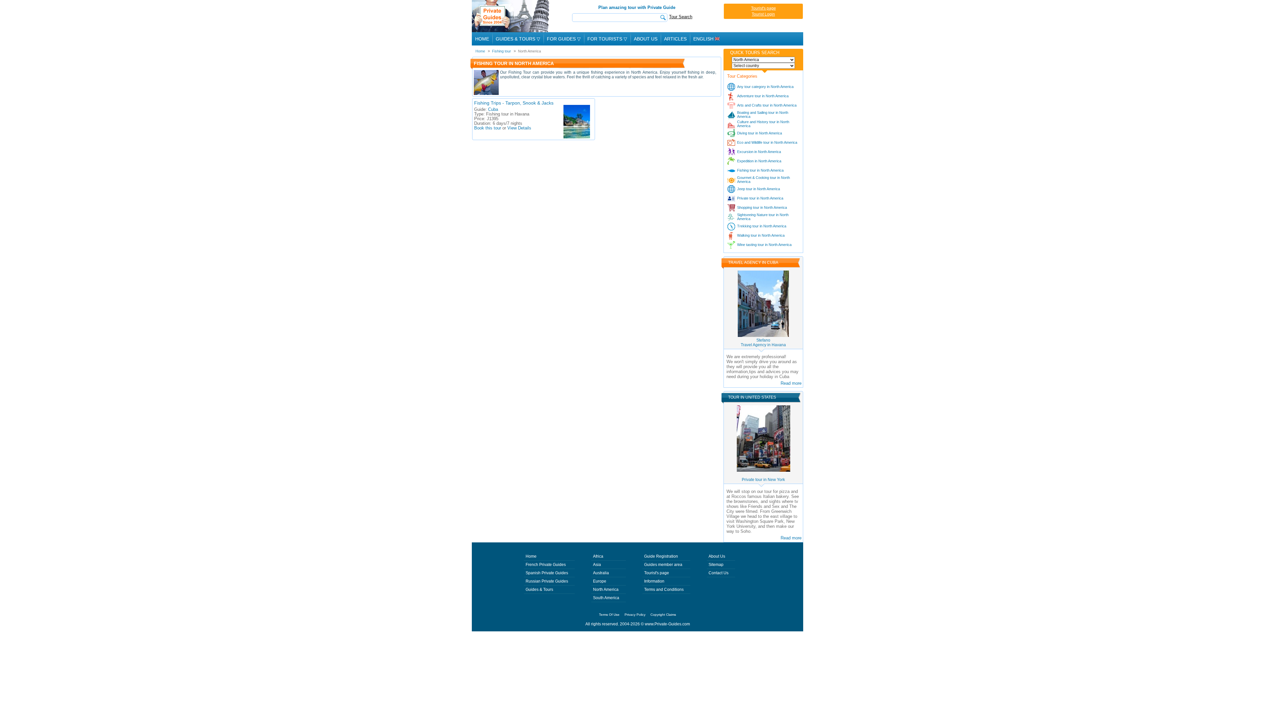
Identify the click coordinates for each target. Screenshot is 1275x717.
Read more (791, 383)
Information (654, 581)
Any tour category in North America (765, 87)
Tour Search (680, 16)
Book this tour (487, 128)
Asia (597, 564)
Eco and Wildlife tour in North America (767, 142)
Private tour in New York (763, 479)
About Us (645, 38)
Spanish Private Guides (547, 573)
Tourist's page (763, 8)
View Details (519, 128)
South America (606, 598)
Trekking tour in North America (761, 226)
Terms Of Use (609, 614)
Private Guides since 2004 (511, 16)
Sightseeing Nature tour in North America (763, 217)
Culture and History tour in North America (763, 124)
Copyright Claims (663, 614)
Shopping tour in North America (762, 207)
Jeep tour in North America (758, 189)
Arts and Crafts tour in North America (767, 105)
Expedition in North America (759, 161)
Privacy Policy (635, 614)
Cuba (493, 109)
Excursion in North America (759, 152)
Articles (675, 38)
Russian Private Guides (547, 581)
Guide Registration (661, 556)
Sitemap (716, 564)
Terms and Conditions (664, 589)
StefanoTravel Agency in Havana (763, 342)
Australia (601, 573)
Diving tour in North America (759, 133)
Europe (599, 581)
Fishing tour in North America (760, 170)
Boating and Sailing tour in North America (762, 115)
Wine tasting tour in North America (764, 245)
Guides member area (663, 564)
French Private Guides (546, 564)
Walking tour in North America (761, 235)
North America (606, 589)
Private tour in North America (760, 198)
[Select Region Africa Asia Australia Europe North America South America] (763, 60)
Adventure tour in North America (763, 96)
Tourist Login (763, 14)
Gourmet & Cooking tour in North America (763, 180)
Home (482, 38)
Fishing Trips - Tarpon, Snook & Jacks (513, 103)
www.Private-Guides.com (667, 624)
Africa (598, 556)
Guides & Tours (539, 589)
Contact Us (718, 573)
